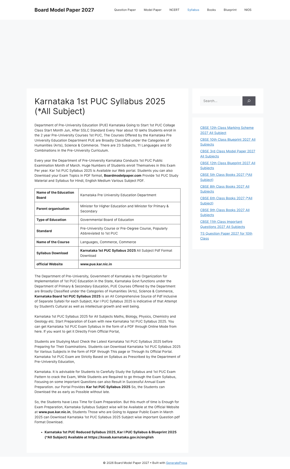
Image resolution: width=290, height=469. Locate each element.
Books (211, 10)
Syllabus (193, 10)
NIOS (248, 10)
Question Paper (125, 10)
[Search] (248, 101)
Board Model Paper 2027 (64, 10)
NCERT (174, 10)
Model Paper (153, 10)
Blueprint (230, 10)
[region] (145, 51)
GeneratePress (176, 463)
